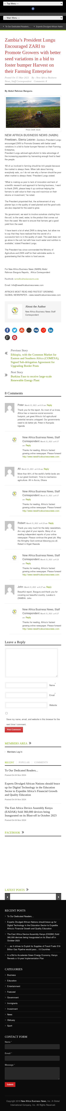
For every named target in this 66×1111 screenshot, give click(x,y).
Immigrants (12, 1003)
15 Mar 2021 (22, 77)
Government (13, 997)
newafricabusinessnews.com (26, 278)
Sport (9, 1025)
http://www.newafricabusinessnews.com (40, 456)
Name (52, 685)
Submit (10, 1084)
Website (53, 705)
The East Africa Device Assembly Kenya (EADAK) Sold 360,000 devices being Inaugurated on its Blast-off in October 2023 (31, 811)
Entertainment (13, 986)
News (9, 1014)
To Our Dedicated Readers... (21, 770)
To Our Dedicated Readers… (17, 26)
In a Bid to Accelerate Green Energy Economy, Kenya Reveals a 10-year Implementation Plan (32, 957)
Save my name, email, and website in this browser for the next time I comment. (33, 722)
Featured (11, 991)
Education (11, 980)
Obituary (11, 1020)
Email (52, 695)
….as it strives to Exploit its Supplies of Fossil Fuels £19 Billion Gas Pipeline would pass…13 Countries (33, 948)
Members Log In (14, 751)
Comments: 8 (40, 81)
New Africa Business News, (34, 1101)
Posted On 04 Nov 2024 (15, 775)
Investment (12, 1008)
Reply (49, 405)
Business (11, 974)
